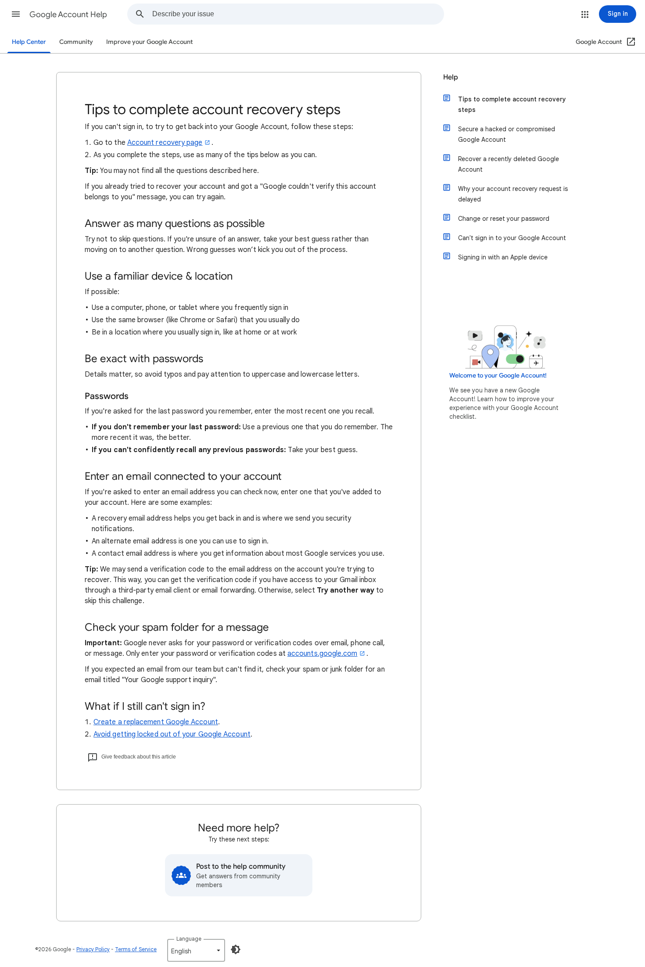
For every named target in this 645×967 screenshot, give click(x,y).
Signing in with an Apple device (503, 257)
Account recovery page (165, 142)
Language (188, 938)
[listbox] (196, 950)
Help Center (29, 42)
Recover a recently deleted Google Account (508, 164)
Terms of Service (136, 949)
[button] (15, 14)
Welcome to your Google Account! (498, 375)
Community (76, 42)
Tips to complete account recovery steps (512, 104)
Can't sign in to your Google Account (512, 238)
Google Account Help (68, 14)
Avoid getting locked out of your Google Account (172, 734)
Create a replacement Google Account (155, 722)
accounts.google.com (322, 653)
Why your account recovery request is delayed (513, 194)
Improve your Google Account (149, 42)
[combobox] (298, 14)
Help (450, 77)
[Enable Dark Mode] (235, 949)
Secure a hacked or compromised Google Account (506, 134)
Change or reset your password (503, 219)
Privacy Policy (93, 949)
